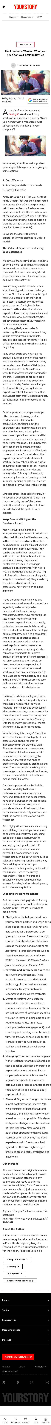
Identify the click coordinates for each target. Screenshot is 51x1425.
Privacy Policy (40, 1367)
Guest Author (23, 65)
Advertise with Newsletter (18, 1356)
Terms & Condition (10, 1371)
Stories (24, 44)
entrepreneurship (16, 1259)
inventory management (19, 1281)
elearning (11, 1266)
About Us (6, 1367)
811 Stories (36, 65)
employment (13, 1273)
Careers (21, 1367)
